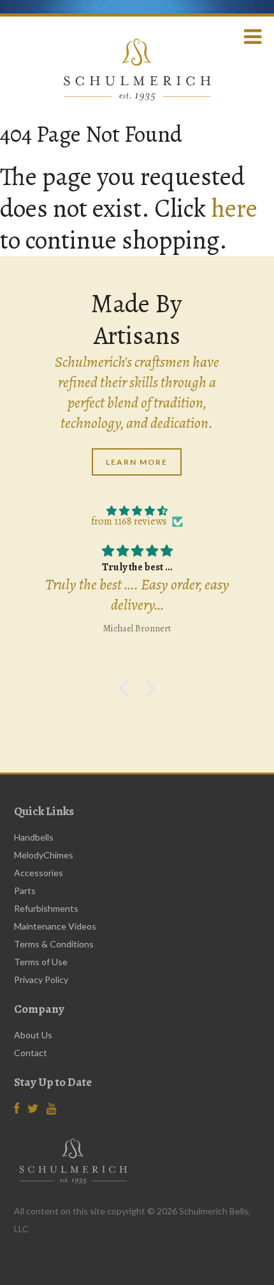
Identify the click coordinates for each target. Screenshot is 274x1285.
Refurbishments (46, 908)
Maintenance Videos (55, 926)
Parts (25, 890)
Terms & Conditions (54, 943)
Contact (30, 1052)
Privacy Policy (41, 979)
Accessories (38, 872)
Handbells (34, 837)
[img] (137, 511)
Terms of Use (41, 961)
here (234, 208)
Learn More (137, 462)
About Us (33, 1034)
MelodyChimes (43, 854)
